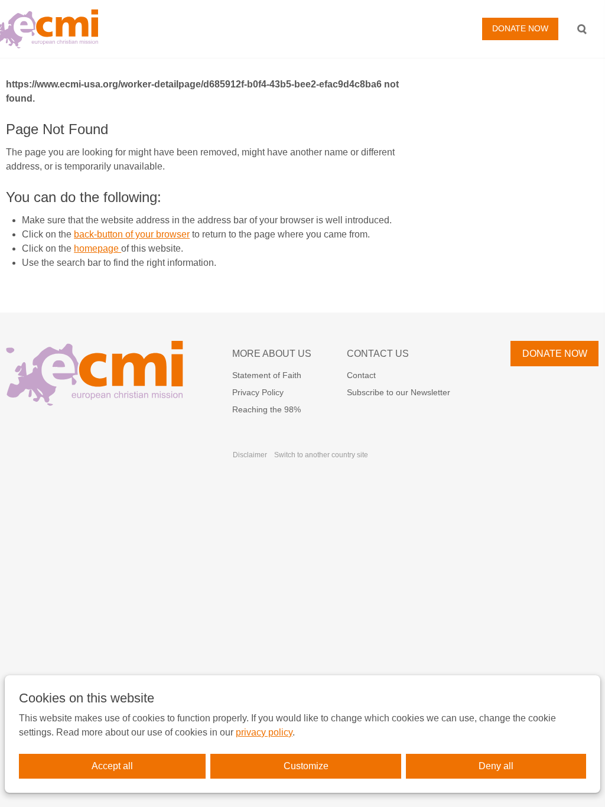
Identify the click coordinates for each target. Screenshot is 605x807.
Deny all (496, 766)
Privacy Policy (258, 392)
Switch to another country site (321, 455)
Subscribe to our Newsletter (398, 392)
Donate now (520, 28)
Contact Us (378, 354)
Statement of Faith (266, 375)
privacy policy (264, 732)
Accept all (112, 766)
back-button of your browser (132, 234)
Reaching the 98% (266, 409)
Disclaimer (250, 455)
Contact (361, 375)
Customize (306, 766)
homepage (97, 248)
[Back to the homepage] (140, 28)
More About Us (271, 354)
